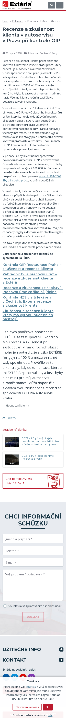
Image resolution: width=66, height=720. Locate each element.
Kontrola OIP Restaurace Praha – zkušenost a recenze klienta (32, 267)
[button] (51, 5)
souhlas (31, 687)
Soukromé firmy (49, 53)
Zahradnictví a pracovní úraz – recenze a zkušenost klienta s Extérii (30, 278)
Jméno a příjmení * (18, 539)
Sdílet (10, 418)
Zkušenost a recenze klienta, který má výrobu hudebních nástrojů (28, 315)
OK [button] (48, 707)
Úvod (5, 21)
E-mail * (11, 562)
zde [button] (50, 715)
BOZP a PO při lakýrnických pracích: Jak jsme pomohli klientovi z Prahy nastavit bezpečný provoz (40, 441)
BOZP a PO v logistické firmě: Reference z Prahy (38, 457)
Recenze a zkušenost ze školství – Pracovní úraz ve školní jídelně (33, 290)
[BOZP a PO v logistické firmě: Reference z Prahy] (12, 459)
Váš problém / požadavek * (25, 574)
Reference (17, 21)
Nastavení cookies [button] (27, 707)
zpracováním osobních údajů (44, 606)
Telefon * (12, 551)
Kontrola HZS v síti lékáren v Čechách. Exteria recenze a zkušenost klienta (27, 301)
